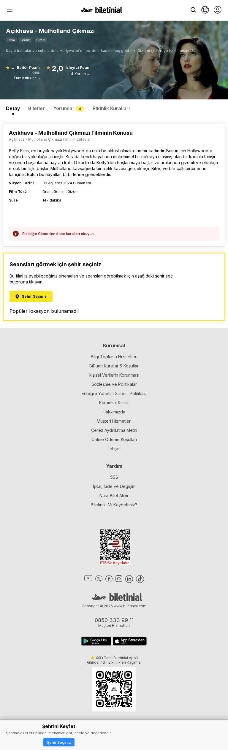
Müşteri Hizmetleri (114, 421)
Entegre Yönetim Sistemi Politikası (114, 393)
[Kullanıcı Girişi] (218, 10)
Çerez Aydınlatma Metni (114, 430)
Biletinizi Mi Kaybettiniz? (114, 504)
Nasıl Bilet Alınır (114, 495)
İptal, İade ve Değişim (114, 486)
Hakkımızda (114, 411)
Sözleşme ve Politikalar (114, 384)
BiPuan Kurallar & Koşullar (114, 365)
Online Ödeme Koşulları (114, 439)
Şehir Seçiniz (59, 742)
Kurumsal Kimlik (114, 402)
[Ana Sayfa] (101, 11)
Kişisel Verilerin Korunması (114, 375)
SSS (114, 477)
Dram (11, 40)
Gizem (41, 40)
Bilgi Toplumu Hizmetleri (114, 356)
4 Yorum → (80, 74)
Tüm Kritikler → (27, 78)
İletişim (114, 448)
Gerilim (26, 40)
